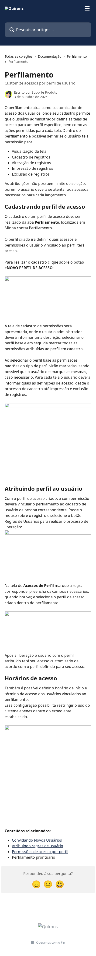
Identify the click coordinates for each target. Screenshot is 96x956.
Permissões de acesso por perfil (40, 851)
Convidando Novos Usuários (37, 840)
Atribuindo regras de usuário (37, 845)
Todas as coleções (18, 56)
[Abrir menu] (87, 8)
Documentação (49, 56)
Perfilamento (77, 56)
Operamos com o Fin (50, 942)
